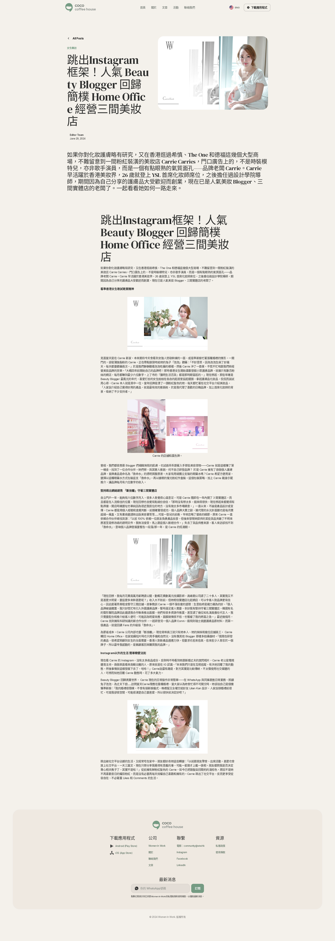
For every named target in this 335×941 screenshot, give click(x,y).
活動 (175, 7)
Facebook (182, 858)
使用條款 (220, 852)
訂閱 (197, 888)
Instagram (182, 852)
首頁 (143, 7)
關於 (154, 7)
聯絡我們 (189, 7)
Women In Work (157, 845)
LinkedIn (181, 865)
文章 (165, 7)
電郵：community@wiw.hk (191, 845)
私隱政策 (220, 845)
